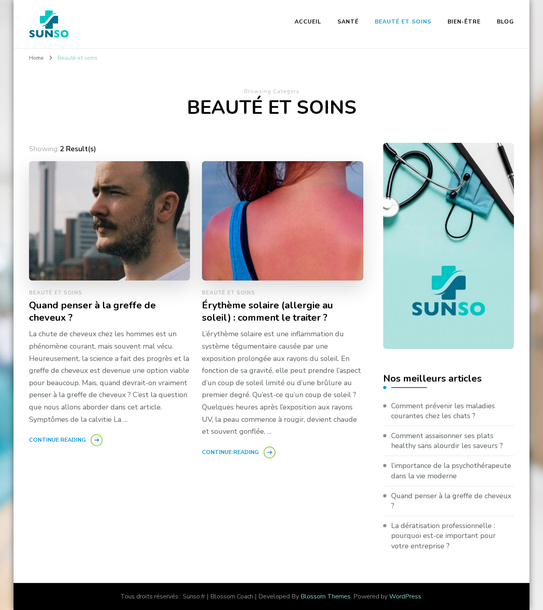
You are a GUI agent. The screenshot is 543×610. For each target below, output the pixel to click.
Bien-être (464, 21)
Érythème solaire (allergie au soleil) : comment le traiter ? (267, 311)
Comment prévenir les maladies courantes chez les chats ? (443, 411)
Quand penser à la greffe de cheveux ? (92, 311)
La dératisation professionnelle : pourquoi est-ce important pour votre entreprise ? (443, 535)
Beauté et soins (403, 21)
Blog (505, 21)
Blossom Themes (326, 596)
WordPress (405, 596)
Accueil (308, 21)
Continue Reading (57, 440)
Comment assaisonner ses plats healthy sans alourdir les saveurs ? (447, 440)
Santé (348, 21)
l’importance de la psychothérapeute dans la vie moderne (451, 470)
